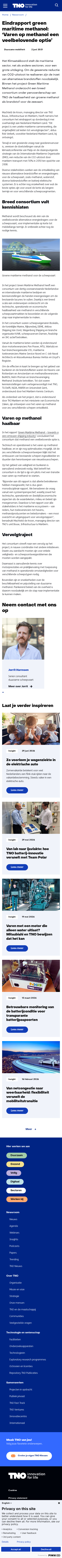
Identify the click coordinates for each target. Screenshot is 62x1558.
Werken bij (17, 1199)
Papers (13, 1252)
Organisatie (15, 1282)
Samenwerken (14, 1383)
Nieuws (13, 1219)
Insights (13, 1239)
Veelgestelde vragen (20, 1322)
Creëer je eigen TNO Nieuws (33, 1456)
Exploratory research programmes (27, 1359)
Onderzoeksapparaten (21, 1346)
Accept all (16, 1549)
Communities (16, 1316)
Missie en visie (17, 1289)
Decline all (46, 1549)
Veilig (14, 1173)
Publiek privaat (17, 1396)
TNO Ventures (16, 1409)
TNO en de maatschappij (22, 1309)
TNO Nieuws (15, 1266)
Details (5, 1542)
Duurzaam (17, 1155)
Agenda (13, 1226)
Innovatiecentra (18, 1416)
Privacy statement (17, 1498)
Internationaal (17, 1423)
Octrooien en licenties (21, 1366)
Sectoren (16, 1190)
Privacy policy (24, 1542)
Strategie (14, 1296)
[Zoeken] (57, 5)
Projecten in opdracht (20, 1389)
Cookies (12, 1490)
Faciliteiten (15, 1339)
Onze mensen (16, 1302)
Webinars (14, 1232)
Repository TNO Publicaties (23, 1373)
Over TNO (12, 1276)
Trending (14, 1259)
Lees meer (18, 791)
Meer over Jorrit (18, 686)
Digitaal (15, 1182)
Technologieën (17, 1352)
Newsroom (12, 1212)
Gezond (15, 1164)
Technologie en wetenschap (23, 1333)
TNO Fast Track (17, 1403)
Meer (29, 1129)
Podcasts (14, 1246)
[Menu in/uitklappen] (5, 6)
